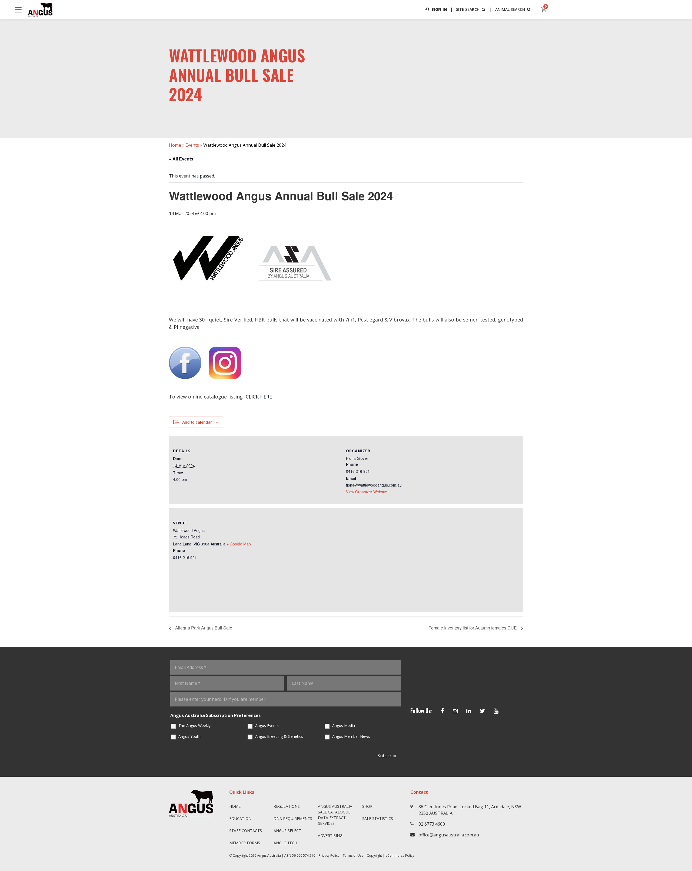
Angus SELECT (287, 830)
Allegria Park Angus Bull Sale (203, 628)
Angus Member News (351, 736)
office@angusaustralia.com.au (448, 835)
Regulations (287, 806)
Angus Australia (269, 855)
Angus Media (343, 725)
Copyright (374, 855)
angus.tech (285, 842)
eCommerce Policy (399, 855)
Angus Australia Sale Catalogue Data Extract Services (335, 815)
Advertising (330, 835)
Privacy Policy (329, 855)
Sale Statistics (377, 818)
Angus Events (267, 725)
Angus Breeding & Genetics (279, 736)
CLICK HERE (259, 396)
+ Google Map (239, 544)
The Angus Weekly (194, 725)
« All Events (181, 159)
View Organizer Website (366, 491)
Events (192, 145)
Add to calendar (197, 422)
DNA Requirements (293, 818)
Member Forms (244, 842)
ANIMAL (510, 9)
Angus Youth (189, 736)
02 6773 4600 (431, 824)
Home (175, 145)
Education (240, 818)
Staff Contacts (245, 830)
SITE (468, 9)
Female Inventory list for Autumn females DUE (473, 628)
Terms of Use (353, 855)
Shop (367, 806)
